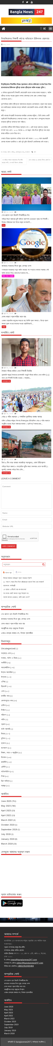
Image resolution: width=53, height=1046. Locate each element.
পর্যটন (3, 719)
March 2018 (7, 844)
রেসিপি (3, 767)
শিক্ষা (3, 225)
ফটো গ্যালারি (5, 729)
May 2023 (6, 806)
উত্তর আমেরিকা (7, 672)
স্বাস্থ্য (3, 327)
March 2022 (7, 820)
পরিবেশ (3, 715)
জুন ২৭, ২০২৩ (8, 459)
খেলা (2, 691)
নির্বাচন (3, 710)
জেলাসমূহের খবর (20, 152)
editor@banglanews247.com (30, 963)
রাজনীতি (4, 762)
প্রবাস (3, 724)
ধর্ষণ (35, 152)
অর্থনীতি (4, 662)
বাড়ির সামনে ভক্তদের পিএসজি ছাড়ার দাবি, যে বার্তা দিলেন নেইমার (12, 161)
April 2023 (6, 810)
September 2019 (9, 829)
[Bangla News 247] (3, 28)
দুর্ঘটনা (3, 705)
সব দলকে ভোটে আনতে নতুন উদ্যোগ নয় (15, 593)
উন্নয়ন (3, 677)
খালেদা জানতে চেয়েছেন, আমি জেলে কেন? (16, 597)
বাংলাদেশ (27, 152)
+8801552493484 (25, 966)
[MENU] (50, 28)
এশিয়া (3, 681)
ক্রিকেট (4, 686)
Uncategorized (8, 648)
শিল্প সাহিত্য (5, 781)
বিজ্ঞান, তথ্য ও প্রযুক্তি (8, 276)
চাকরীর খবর (5, 696)
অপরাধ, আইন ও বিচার (9, 152)
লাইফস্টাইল (5, 771)
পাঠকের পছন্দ (8, 573)
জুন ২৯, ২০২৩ (8, 413)
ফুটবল (3, 738)
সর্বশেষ (19, 572)
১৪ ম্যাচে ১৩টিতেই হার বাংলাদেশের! (14, 589)
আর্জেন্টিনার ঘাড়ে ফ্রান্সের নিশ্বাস (12, 628)
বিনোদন (3, 757)
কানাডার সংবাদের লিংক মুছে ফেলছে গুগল (15, 619)
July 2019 (6, 834)
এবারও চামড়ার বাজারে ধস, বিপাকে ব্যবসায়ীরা (17, 633)
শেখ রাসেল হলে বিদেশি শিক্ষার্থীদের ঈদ (14, 614)
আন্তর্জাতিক (5, 667)
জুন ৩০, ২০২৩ (8, 212)
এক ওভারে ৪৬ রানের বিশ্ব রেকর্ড (39, 160)
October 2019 (7, 825)
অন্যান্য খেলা (6, 653)
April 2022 (6, 815)
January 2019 (7, 839)
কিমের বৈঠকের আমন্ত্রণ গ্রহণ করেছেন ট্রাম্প (17, 578)
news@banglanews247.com (24, 960)
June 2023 (6, 801)
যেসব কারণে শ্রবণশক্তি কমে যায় (13, 623)
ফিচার (3, 733)
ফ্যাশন (3, 743)
